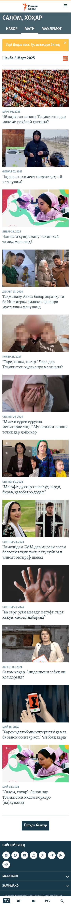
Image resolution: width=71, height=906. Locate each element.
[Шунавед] (19, 901)
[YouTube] (33, 901)
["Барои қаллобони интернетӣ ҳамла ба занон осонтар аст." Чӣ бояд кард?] (35, 703)
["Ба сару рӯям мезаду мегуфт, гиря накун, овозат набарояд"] (35, 583)
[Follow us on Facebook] (15, 855)
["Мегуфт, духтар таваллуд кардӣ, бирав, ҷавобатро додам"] (35, 458)
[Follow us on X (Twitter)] (42, 855)
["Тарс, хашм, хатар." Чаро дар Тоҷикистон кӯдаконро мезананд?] (35, 333)
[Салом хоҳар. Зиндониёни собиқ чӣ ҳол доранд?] (35, 643)
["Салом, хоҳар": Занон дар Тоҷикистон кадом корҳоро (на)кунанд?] (35, 763)
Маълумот (52, 29)
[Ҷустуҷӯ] (62, 901)
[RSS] (61, 855)
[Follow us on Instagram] (33, 855)
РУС (47, 901)
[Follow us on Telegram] (51, 855)
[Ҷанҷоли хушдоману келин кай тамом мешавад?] (35, 208)
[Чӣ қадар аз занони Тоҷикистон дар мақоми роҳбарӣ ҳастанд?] (35, 88)
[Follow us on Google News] (6, 855)
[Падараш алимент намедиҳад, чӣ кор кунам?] (35, 148)
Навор (12, 29)
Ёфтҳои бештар (35, 825)
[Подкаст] (6, 864)
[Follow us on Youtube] (24, 855)
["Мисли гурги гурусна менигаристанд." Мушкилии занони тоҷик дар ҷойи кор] (35, 393)
